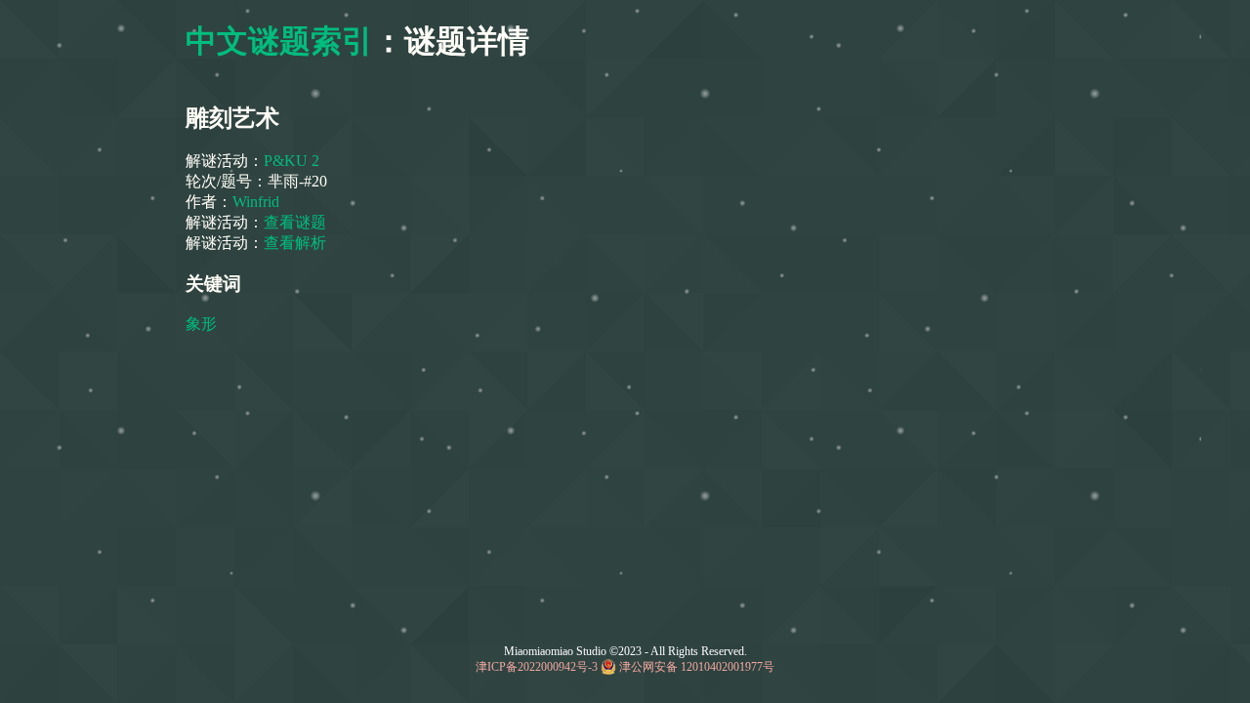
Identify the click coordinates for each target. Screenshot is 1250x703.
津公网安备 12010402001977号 (696, 667)
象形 (201, 323)
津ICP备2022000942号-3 (537, 667)
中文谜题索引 (279, 41)
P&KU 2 (291, 160)
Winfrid (255, 201)
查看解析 (295, 242)
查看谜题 (295, 222)
